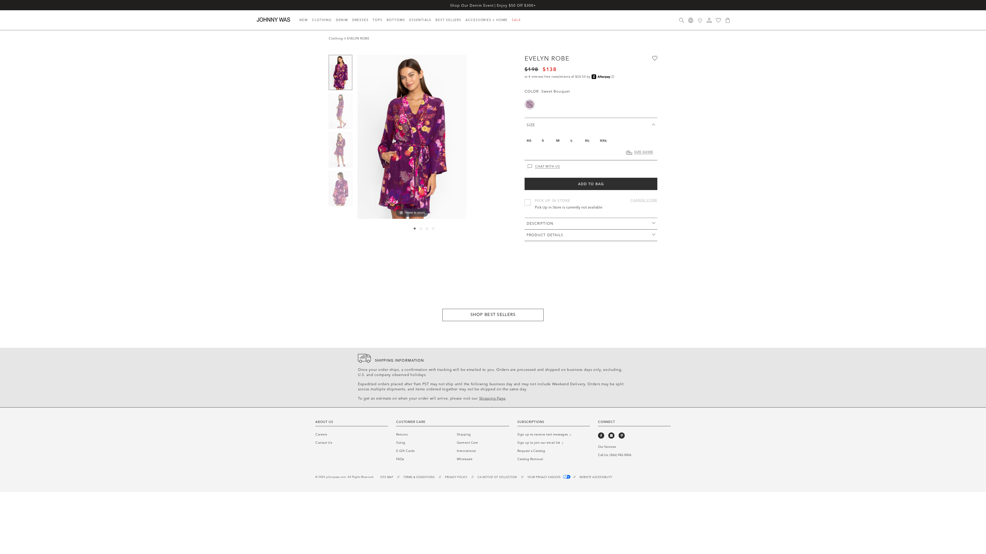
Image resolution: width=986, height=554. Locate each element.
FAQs (400, 459)
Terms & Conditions (419, 477)
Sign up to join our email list (539, 442)
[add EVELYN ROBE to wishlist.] (654, 58)
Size (531, 125)
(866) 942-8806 (620, 455)
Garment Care (467, 442)
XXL (603, 140)
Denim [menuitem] (342, 20)
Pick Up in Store (553, 201)
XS (529, 140)
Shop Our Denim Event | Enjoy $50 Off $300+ (493, 5)
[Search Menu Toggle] (681, 20)
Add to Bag (591, 184)
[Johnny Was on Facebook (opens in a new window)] (601, 435)
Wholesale (465, 459)
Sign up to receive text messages (543, 434)
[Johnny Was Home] (273, 19)
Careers (321, 434)
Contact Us (323, 442)
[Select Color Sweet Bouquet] (530, 104)
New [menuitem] (303, 20)
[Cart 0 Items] (727, 20)
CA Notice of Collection (497, 477)
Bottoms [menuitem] (396, 20)
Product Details (545, 235)
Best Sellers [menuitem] (448, 20)
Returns (402, 434)
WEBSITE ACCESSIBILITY (596, 477)
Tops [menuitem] (377, 20)
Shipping (464, 434)
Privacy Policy (456, 477)
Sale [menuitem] (516, 20)
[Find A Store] (700, 20)
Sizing (400, 442)
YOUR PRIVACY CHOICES (544, 477)
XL (587, 140)
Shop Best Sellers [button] (493, 314)
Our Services (607, 447)
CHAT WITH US (547, 166)
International (466, 451)
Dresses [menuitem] (360, 20)
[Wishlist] (718, 20)
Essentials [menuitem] (420, 20)
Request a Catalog (531, 451)
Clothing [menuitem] (321, 20)
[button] (709, 20)
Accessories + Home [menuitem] (487, 20)
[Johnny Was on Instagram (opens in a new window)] (611, 435)
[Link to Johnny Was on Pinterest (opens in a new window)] (622, 435)
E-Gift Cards (405, 451)
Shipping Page (492, 398)
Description (540, 223)
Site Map (386, 477)
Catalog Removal (530, 459)
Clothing (336, 38)
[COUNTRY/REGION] (690, 20)
